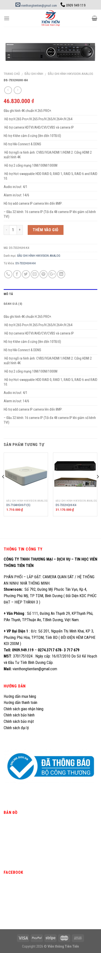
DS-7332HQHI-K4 (66, 505)
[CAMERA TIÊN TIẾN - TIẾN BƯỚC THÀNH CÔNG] (50, 18)
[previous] (3, 486)
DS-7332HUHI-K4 (25, 263)
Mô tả (8, 294)
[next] (97, 486)
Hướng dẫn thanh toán (20, 702)
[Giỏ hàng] (94, 18)
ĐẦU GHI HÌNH (34, 74)
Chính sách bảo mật (19, 721)
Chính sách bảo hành (19, 715)
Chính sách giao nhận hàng (23, 709)
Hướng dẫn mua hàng (20, 696)
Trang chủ (12, 74)
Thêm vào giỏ (46, 230)
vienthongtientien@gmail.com (38, 5)
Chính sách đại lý (17, 727)
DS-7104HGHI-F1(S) (18, 505)
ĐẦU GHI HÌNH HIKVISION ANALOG (70, 74)
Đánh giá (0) (13, 304)
